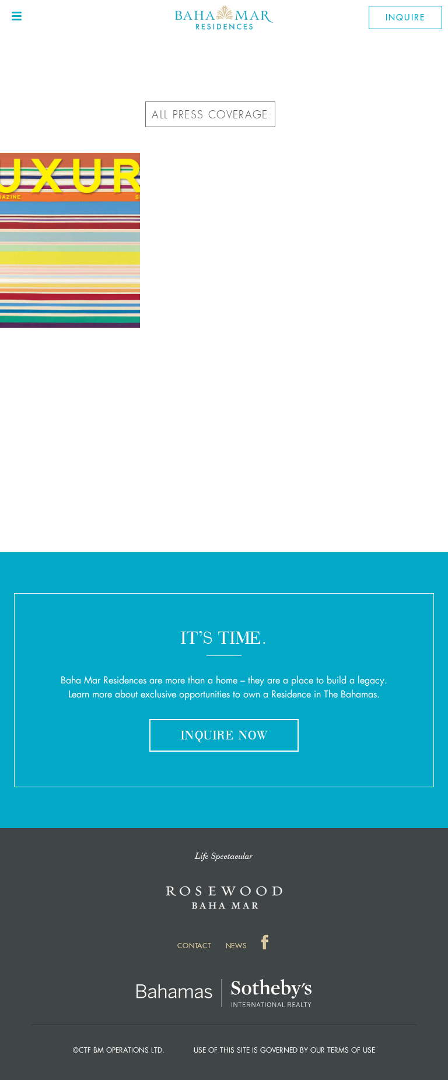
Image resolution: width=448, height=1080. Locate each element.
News (236, 945)
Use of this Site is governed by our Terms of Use (284, 1050)
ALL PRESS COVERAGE (210, 115)
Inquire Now (224, 736)
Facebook (266, 944)
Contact (194, 945)
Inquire (405, 17)
